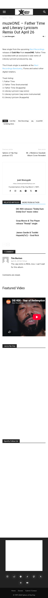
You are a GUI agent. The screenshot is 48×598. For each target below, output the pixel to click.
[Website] (20, 582)
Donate (20, 591)
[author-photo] (24, 177)
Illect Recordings (37, 49)
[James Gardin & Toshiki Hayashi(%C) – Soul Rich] (8, 235)
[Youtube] (37, 191)
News (11, 18)
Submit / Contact (31, 591)
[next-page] (7, 244)
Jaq (32, 121)
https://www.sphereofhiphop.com (24, 183)
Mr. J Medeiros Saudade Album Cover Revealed (36, 154)
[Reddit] (14, 576)
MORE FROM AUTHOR (30, 202)
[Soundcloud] (21, 191)
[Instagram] (16, 191)
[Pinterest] (16, 41)
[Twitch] (34, 576)
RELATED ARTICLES (11, 202)
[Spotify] (27, 191)
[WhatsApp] (21, 41)
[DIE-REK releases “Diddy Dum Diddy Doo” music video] (8, 212)
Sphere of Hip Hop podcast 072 (9, 154)
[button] (4, 12)
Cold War (13, 121)
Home (4, 18)
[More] (27, 41)
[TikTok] (27, 576)
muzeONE (39, 121)
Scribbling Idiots (9, 124)
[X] (10, 41)
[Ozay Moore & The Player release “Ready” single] (8, 223)
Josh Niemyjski (10, 36)
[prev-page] (4, 244)
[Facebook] (4, 41)
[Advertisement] (24, 4)
